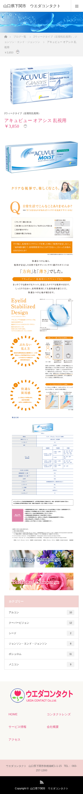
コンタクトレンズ (59, 714)
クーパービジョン (40, 622)
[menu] (77, 6)
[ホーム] (5, 35)
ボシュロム (40, 654)
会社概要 (53, 726)
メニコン (40, 664)
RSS (41, 781)
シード (40, 633)
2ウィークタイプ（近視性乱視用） (22, 113)
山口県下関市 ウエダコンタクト (49, 788)
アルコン (40, 612)
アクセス (14, 739)
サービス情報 (17, 726)
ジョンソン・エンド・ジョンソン (40, 643)
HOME (13, 714)
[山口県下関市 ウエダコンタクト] (35, 6)
